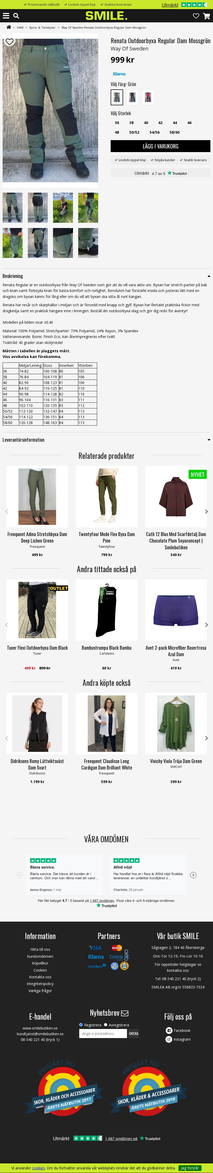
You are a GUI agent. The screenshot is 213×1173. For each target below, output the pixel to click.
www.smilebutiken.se (40, 1028)
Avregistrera (119, 1024)
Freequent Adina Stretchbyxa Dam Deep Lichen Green (37, 537)
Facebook (182, 1030)
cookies (38, 1168)
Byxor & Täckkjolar (42, 27)
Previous (6, 511)
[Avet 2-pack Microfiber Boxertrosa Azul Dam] (176, 610)
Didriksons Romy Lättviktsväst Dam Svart (37, 764)
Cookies (40, 970)
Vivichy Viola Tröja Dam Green (176, 761)
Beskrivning (13, 275)
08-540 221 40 (174, 978)
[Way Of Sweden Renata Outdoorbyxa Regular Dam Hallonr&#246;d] (148, 96)
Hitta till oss (40, 949)
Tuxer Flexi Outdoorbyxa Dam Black (37, 647)
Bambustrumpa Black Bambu (106, 647)
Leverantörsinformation (23, 439)
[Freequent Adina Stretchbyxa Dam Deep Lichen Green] (37, 496)
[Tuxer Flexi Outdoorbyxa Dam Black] (37, 610)
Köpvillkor (40, 963)
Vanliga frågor (40, 990)
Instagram (182, 1039)
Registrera (92, 1024)
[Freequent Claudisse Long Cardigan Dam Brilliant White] (106, 723)
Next (206, 511)
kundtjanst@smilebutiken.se (40, 1033)
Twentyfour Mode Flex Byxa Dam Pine (107, 537)
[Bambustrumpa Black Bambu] (106, 610)
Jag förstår (190, 1167)
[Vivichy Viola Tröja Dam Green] (176, 723)
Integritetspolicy (40, 983)
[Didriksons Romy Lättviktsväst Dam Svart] (37, 723)
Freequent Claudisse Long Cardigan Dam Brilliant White (106, 764)
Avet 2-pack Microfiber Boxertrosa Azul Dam (176, 650)
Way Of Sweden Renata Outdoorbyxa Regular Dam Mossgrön (104, 27)
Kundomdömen (40, 956)
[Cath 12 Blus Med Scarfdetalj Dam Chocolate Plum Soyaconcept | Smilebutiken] (176, 496)
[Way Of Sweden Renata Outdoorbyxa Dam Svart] (132, 96)
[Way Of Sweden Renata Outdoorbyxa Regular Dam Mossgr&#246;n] (117, 96)
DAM (20, 27)
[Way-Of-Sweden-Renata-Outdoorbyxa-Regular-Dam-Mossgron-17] (50, 110)
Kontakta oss (40, 976)
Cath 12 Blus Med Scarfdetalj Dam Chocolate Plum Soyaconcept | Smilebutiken (176, 540)
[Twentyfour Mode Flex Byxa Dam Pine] (106, 496)
